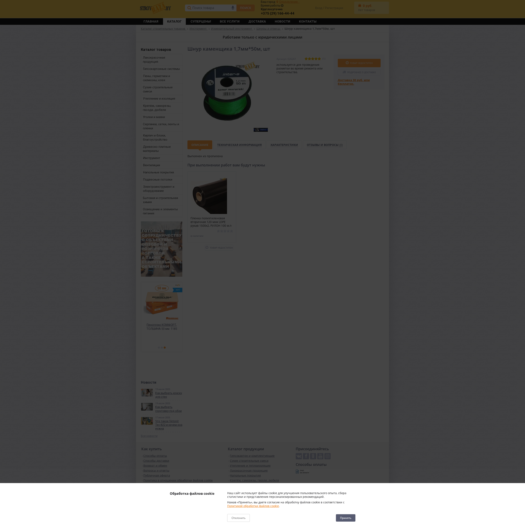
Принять (345, 518)
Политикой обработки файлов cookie (253, 506)
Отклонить (238, 518)
